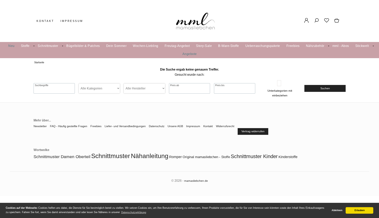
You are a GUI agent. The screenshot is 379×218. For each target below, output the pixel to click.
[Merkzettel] (327, 22)
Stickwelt (362, 46)
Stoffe (25, 46)
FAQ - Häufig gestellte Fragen (68, 126)
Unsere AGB (175, 126)
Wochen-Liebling (145, 46)
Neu (11, 46)
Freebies (293, 46)
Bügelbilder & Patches (83, 46)
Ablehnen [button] (337, 210)
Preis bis (219, 85)
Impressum (71, 21)
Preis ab (174, 85)
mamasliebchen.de (196, 180)
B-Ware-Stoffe (228, 46)
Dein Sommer (116, 46)
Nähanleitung (149, 155)
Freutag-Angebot (177, 46)
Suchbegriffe (41, 85)
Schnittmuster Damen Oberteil (62, 156)
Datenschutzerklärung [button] (133, 212)
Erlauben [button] (360, 210)
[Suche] (316, 22)
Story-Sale (204, 46)
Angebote (189, 54)
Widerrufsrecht (225, 126)
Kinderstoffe (288, 157)
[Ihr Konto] (306, 22)
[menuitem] (11, 46)
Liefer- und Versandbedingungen (125, 126)
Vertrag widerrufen (253, 131)
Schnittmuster (48, 46)
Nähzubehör (315, 46)
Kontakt (45, 21)
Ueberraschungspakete (262, 46)
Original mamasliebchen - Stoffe (206, 157)
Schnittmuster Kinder (254, 156)
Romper (175, 157)
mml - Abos (340, 46)
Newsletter (40, 126)
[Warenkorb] (337, 22)
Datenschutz (156, 126)
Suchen (325, 88)
